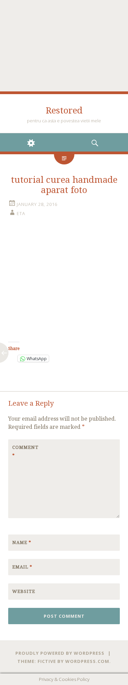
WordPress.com (87, 661)
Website (23, 591)
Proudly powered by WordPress (59, 653)
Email (22, 566)
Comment (25, 451)
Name (21, 542)
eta (21, 213)
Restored (64, 110)
